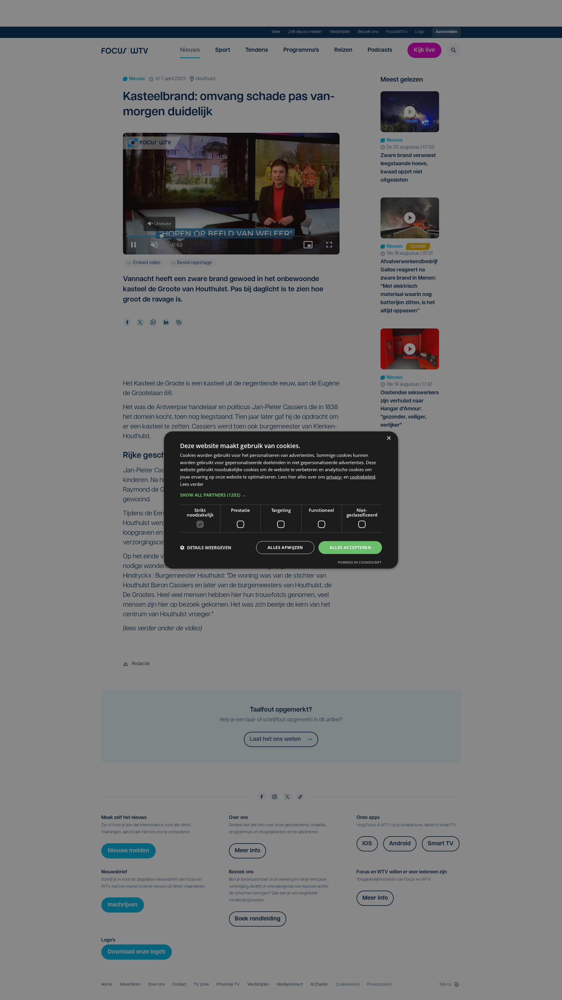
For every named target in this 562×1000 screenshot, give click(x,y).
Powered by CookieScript (359, 562)
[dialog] (281, 500)
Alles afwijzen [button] (285, 547)
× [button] (388, 438)
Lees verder (191, 484)
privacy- (334, 477)
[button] (281, 495)
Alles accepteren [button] (350, 547)
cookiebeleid (362, 477)
